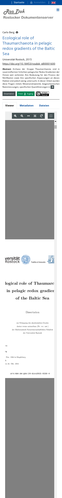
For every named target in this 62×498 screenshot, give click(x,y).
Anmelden (38, 2)
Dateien (44, 105)
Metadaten (27, 105)
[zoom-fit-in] (35, 116)
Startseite (19, 2)
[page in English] (52, 2)
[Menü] (58, 10)
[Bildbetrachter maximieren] (51, 116)
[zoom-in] (15, 116)
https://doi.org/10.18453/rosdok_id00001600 (28, 63)
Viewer (9, 105)
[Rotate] (41, 116)
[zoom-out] (22, 116)
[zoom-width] (28, 116)
